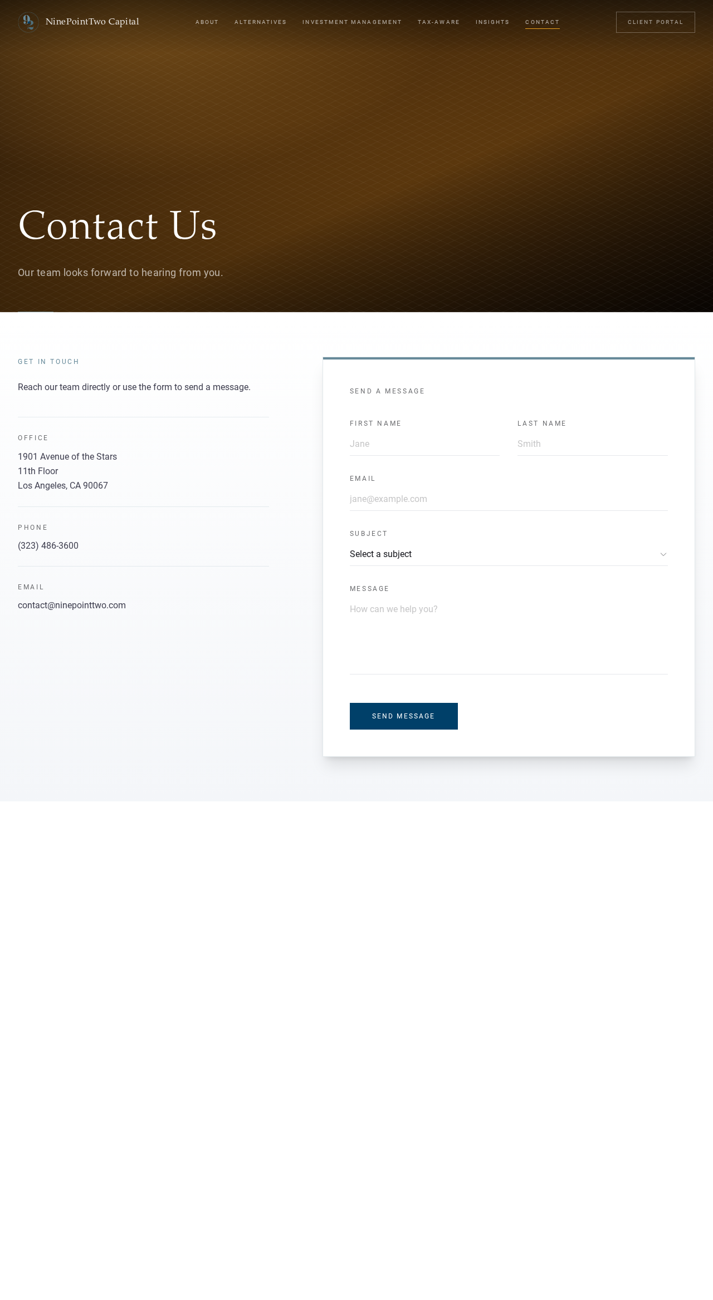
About (207, 22)
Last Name (542, 423)
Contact (542, 22)
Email (363, 478)
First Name (376, 423)
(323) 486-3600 (48, 545)
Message (370, 589)
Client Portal (655, 22)
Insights (493, 22)
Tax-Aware (439, 22)
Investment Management (352, 22)
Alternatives (261, 22)
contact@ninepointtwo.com (72, 605)
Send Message (404, 716)
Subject (369, 534)
